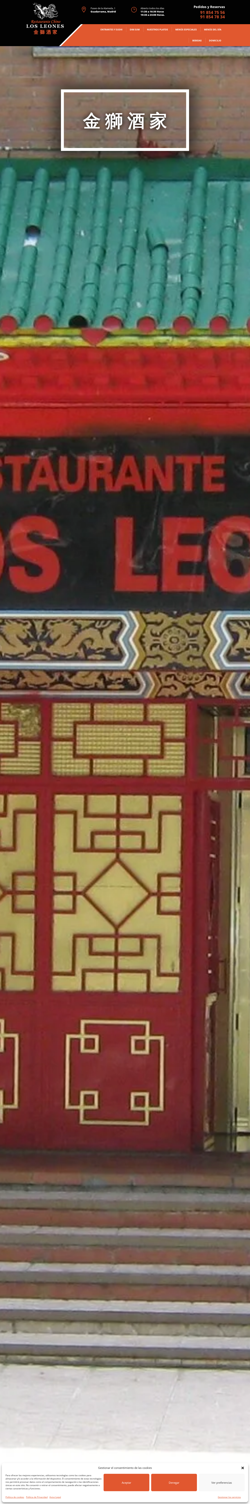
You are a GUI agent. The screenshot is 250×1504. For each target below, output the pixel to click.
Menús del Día (212, 29)
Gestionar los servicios (229, 1497)
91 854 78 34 (212, 16)
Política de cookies (14, 1497)
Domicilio (215, 40)
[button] (243, 1468)
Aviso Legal (55, 1497)
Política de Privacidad (37, 1497)
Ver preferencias (221, 1482)
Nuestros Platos (157, 29)
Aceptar (126, 1482)
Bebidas (197, 40)
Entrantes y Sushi (111, 29)
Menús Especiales (186, 29)
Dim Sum (135, 29)
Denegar (174, 1482)
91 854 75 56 (212, 12)
